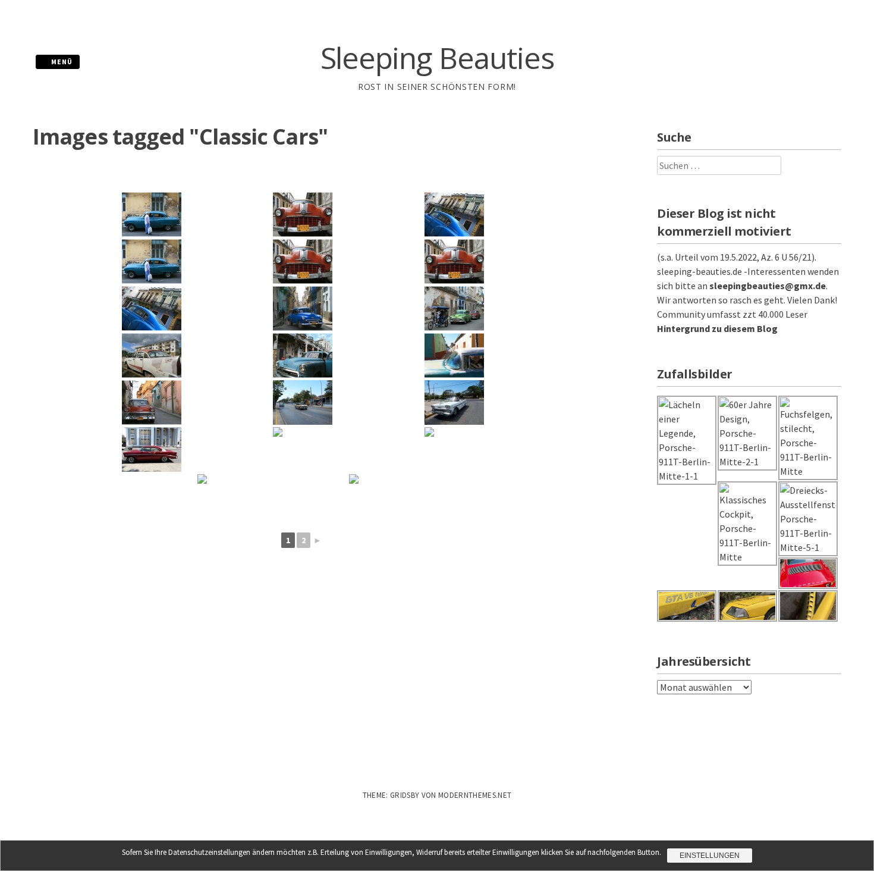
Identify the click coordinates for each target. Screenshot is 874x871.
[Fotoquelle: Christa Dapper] (303, 402)
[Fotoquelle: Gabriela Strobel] (152, 214)
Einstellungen (710, 855)
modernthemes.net (474, 795)
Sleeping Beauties (437, 57)
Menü (61, 61)
